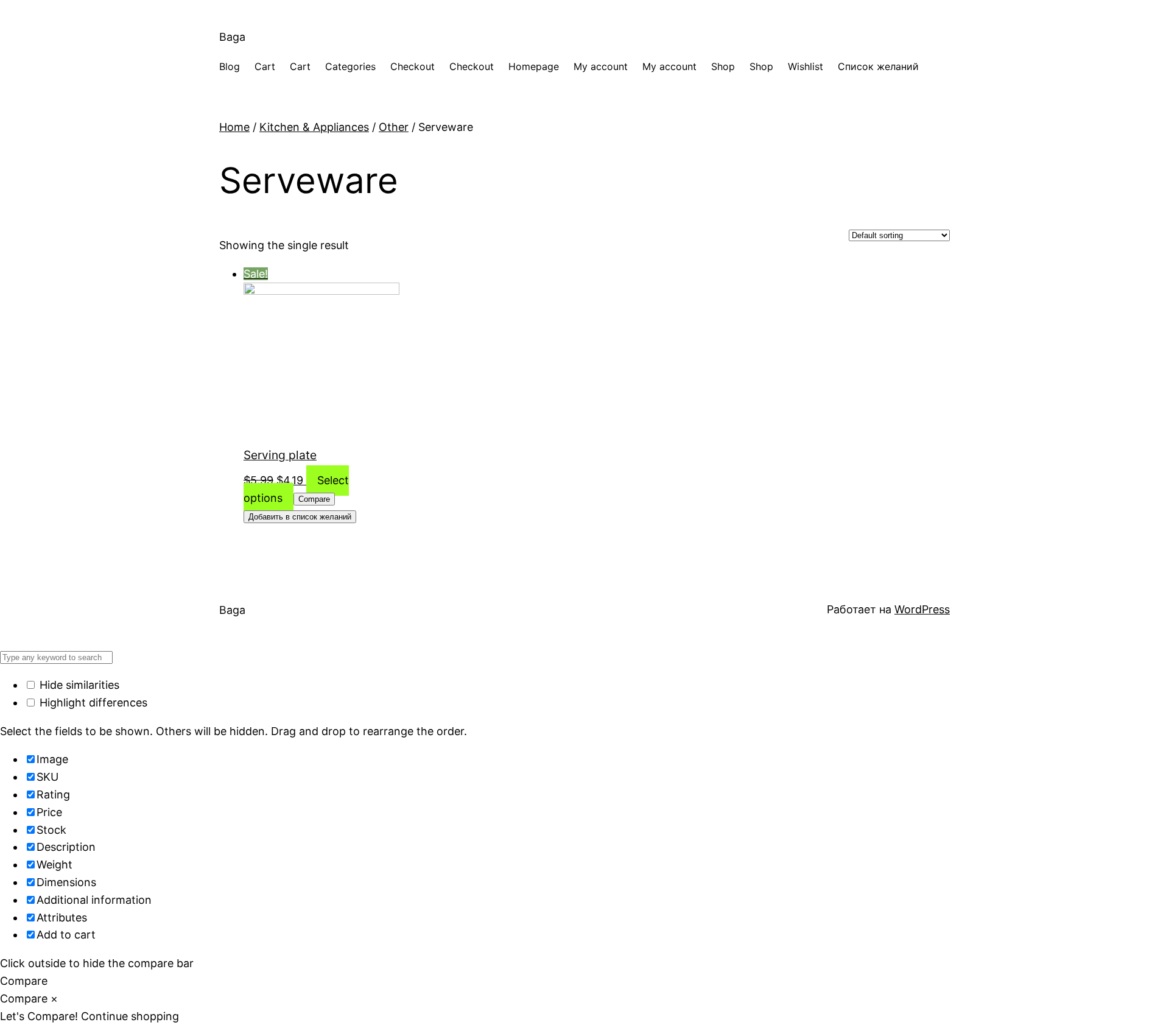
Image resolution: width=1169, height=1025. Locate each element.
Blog (229, 66)
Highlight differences (92, 702)
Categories (350, 66)
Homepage (533, 66)
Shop (723, 66)
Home (234, 127)
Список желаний (878, 66)
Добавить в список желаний (299, 516)
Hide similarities (78, 684)
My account (601, 66)
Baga (232, 36)
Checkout (412, 66)
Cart (265, 66)
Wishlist (805, 66)
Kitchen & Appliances (314, 127)
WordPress (922, 609)
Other (394, 127)
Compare (314, 499)
